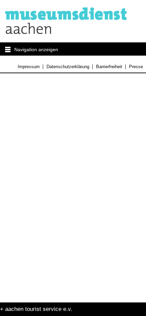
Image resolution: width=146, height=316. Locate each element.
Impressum (29, 66)
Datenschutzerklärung (68, 66)
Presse (136, 66)
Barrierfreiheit (109, 66)
